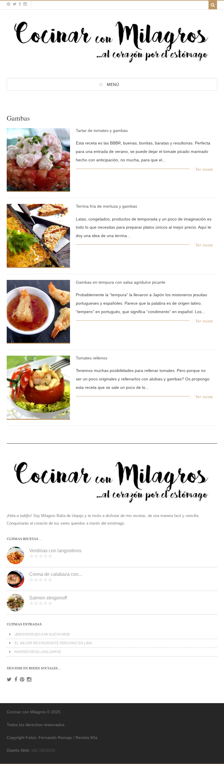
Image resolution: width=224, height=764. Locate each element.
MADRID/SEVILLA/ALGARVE (38, 652)
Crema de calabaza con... (55, 574)
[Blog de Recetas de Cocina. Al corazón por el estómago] (112, 65)
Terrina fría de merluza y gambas (106, 206)
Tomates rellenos (91, 358)
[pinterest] (8, 4)
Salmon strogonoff (48, 597)
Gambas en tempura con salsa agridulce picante (120, 282)
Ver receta (204, 169)
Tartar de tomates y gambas (102, 130)
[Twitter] (9, 679)
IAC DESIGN (43, 750)
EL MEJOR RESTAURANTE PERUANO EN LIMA (53, 643)
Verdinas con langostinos (55, 550)
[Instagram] (29, 679)
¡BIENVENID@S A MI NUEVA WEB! (42, 634)
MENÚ (113, 84)
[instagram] (25, 4)
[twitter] (14, 4)
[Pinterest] (22, 679)
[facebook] (20, 4)
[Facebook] (15, 679)
